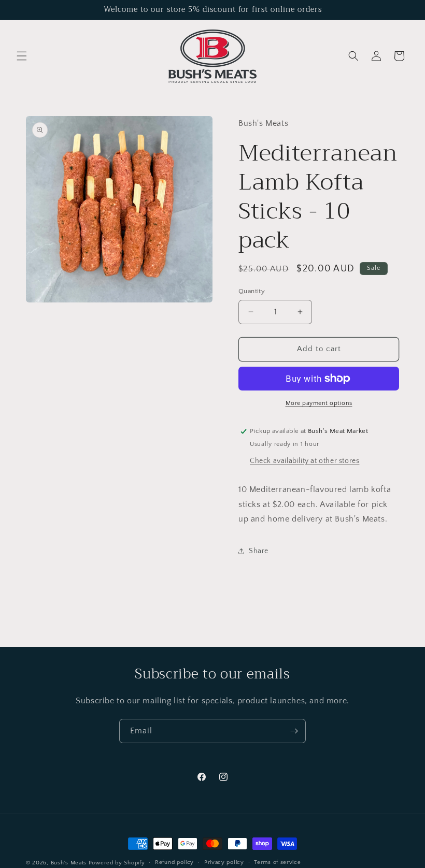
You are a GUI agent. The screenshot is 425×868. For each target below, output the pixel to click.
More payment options (319, 403)
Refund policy (174, 862)
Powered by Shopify (117, 863)
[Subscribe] (293, 731)
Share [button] (258, 551)
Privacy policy (224, 862)
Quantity (251, 291)
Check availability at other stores (304, 461)
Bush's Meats (69, 863)
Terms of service (277, 862)
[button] (21, 56)
